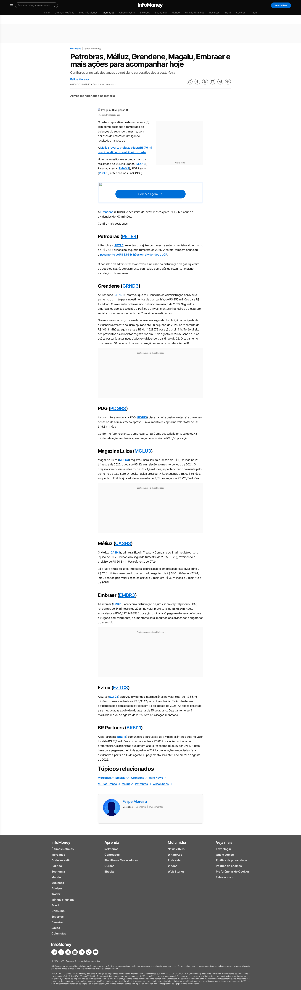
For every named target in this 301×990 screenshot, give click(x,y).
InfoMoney (60, 842)
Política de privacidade (231, 860)
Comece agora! (148, 194)
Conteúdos (112, 854)
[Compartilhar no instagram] (54, 952)
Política (56, 866)
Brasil (227, 12)
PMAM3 (124, 168)
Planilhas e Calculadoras (121, 860)
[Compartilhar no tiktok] (89, 952)
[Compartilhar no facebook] (197, 81)
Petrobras (141, 784)
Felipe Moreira (79, 79)
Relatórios (111, 849)
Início (46, 12)
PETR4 (129, 236)
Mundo (176, 12)
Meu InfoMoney (88, 12)
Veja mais (224, 842)
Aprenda (111, 842)
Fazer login (223, 849)
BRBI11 (134, 727)
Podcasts (174, 860)
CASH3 (123, 543)
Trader (254, 12)
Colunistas (58, 933)
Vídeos (172, 866)
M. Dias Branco (107, 784)
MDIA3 (140, 163)
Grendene (106, 212)
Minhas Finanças (194, 12)
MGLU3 (143, 451)
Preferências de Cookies (233, 871)
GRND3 (130, 286)
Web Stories (176, 871)
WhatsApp (175, 854)
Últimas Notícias (64, 12)
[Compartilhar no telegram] (220, 81)
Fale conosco (225, 877)
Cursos (109, 866)
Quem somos (225, 854)
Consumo (58, 911)
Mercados (108, 12)
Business (214, 12)
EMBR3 (127, 595)
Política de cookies (229, 866)
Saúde (55, 927)
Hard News (156, 777)
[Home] (150, 5)
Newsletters (281, 5)
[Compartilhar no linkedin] (212, 81)
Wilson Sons (161, 784)
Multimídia (177, 842)
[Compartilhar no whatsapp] (190, 81)
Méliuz (126, 784)
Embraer (120, 777)
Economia (161, 12)
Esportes (57, 916)
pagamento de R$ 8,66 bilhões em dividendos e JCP (133, 254)
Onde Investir (127, 12)
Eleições (145, 12)
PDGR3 (103, 173)
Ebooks (109, 871)
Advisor (240, 12)
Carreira (57, 922)
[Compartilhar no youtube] (95, 952)
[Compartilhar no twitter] (205, 81)
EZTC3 (120, 687)
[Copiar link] (228, 81)
